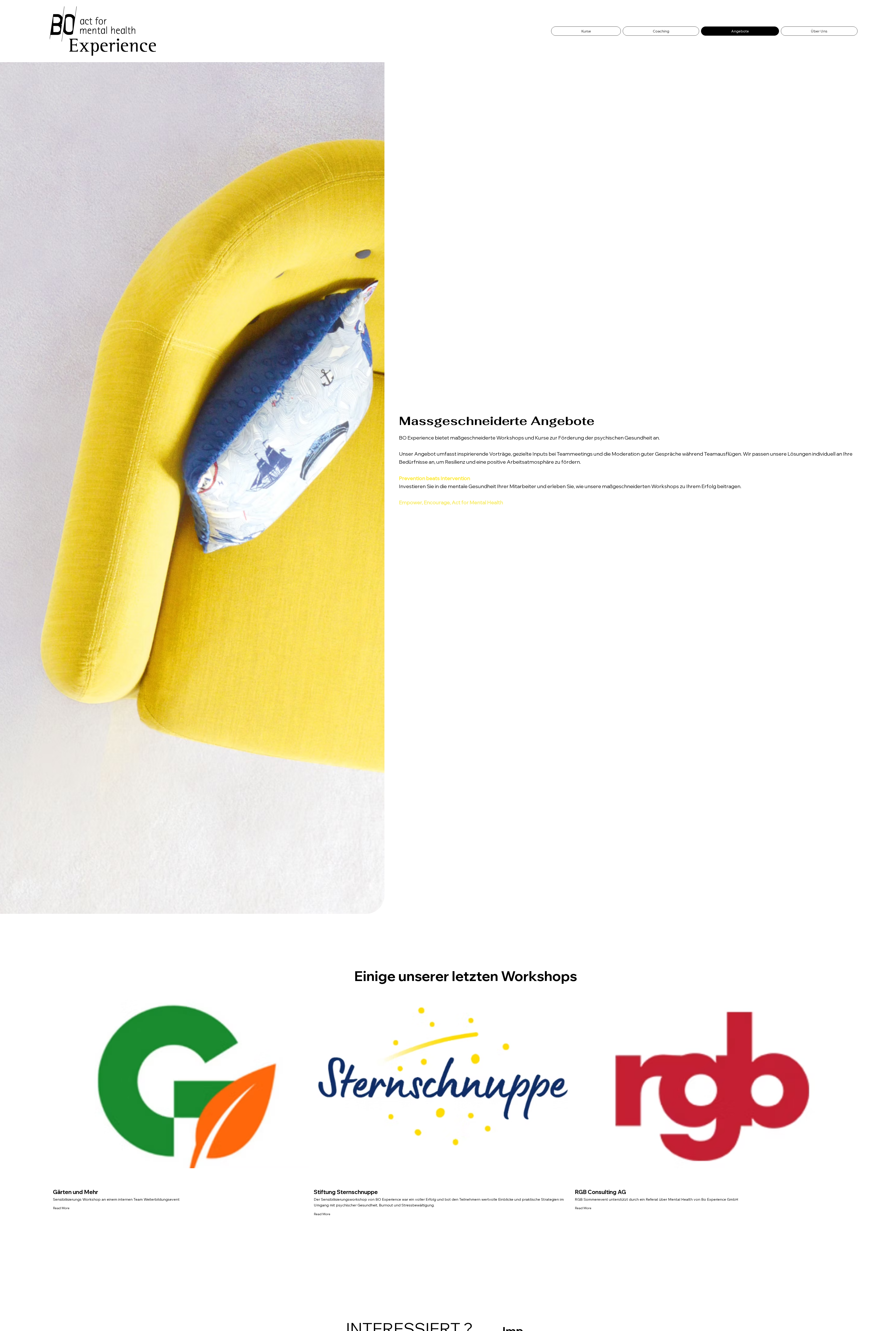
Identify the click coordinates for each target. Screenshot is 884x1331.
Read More (61, 1208)
